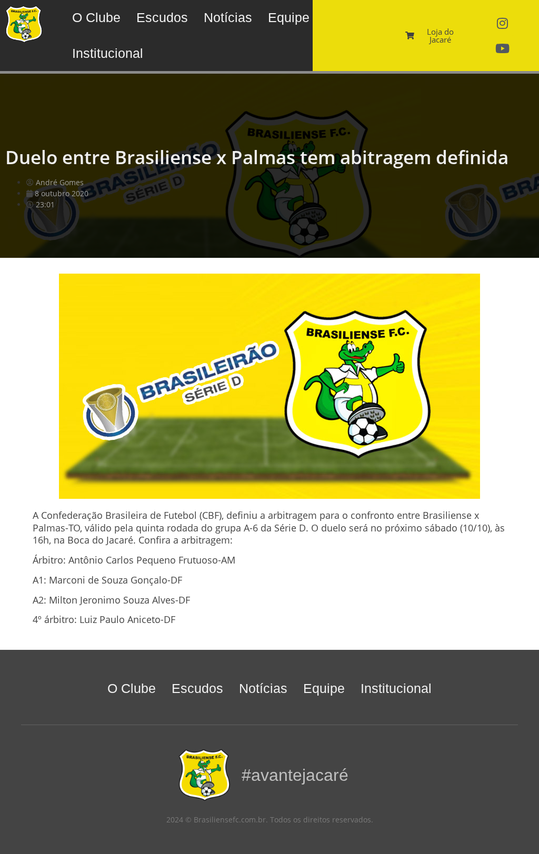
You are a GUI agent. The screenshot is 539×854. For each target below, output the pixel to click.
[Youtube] (502, 48)
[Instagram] (502, 23)
